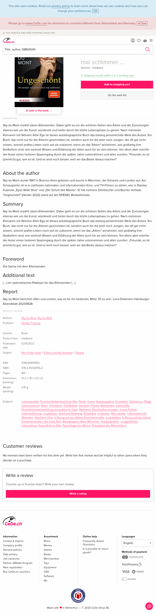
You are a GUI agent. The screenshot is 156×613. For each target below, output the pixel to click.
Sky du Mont (28, 318)
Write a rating (78, 493)
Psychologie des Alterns (76, 425)
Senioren (84, 405)
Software (49, 576)
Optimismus (135, 401)
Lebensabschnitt (136, 413)
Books (47, 554)
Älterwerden (107, 405)
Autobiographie (105, 401)
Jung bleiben (113, 417)
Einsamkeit (121, 401)
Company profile (12, 545)
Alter (75, 401)
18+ (46, 580)
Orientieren (55, 405)
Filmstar (95, 405)
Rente (82, 401)
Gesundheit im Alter (49, 425)
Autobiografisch (110, 421)
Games (48, 549)
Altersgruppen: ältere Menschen (80, 421)
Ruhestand (90, 413)
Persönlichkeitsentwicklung (55, 401)
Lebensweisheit (30, 405)
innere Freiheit (128, 409)
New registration (12, 567)
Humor (91, 401)
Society (79, 352)
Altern (44, 405)
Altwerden (27, 417)
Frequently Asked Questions (93, 542)
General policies (12, 549)
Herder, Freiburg (30, 323)
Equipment (50, 567)
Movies (48, 545)
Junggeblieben (129, 421)
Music (47, 541)
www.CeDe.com (36, 23)
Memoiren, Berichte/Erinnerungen (98, 409)
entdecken (103, 413)
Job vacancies (11, 558)
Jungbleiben (50, 413)
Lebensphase (29, 425)
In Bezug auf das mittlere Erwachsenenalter (79, 417)
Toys (46, 563)
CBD (46, 571)
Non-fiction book (31, 352)
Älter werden (118, 413)
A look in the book (37, 110)
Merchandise (51, 558)
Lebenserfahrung (31, 413)
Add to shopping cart (117, 84)
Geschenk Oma (44, 417)
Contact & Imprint (13, 541)
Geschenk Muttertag (70, 413)
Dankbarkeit (70, 405)
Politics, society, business (58, 352)
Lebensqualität (29, 401)
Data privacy (10, 554)
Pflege (147, 401)
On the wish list (117, 95)
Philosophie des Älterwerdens (109, 425)
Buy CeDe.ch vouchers (16, 571)
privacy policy (61, 6)
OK (95, 11)
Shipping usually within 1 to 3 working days (109, 75)
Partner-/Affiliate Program (17, 563)
